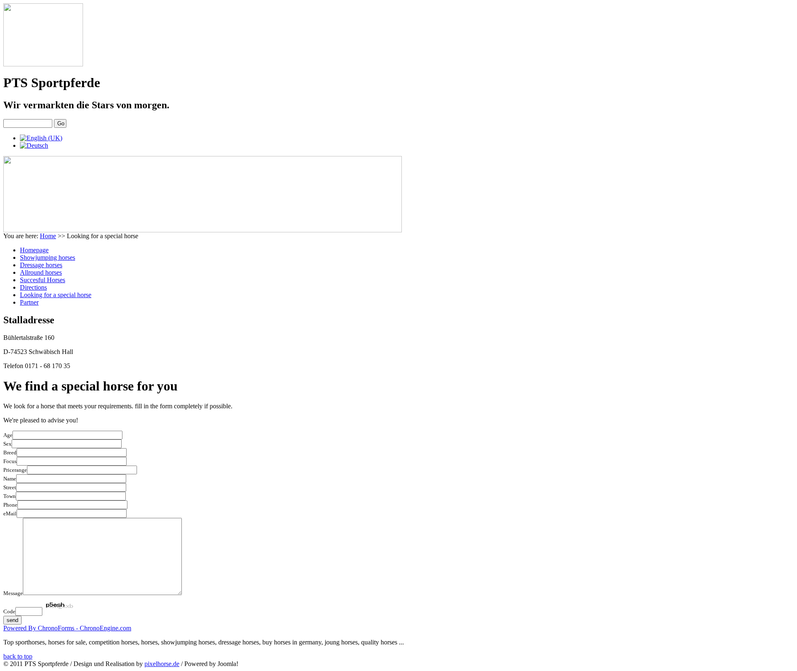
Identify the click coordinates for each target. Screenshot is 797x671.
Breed (10, 452)
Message (13, 593)
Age (7, 435)
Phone (10, 505)
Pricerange (15, 470)
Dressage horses (41, 264)
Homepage (34, 250)
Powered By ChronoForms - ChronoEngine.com (67, 628)
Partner (29, 302)
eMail (10, 513)
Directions (33, 287)
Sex (7, 444)
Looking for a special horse (55, 294)
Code (9, 611)
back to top (17, 656)
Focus (10, 461)
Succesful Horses (42, 279)
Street (9, 487)
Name (9, 479)
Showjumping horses (47, 257)
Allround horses (41, 272)
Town (9, 496)
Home (48, 235)
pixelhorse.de (161, 663)
